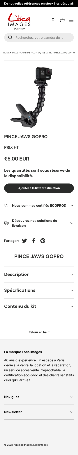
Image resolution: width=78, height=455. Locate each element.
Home (6, 52)
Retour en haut (39, 332)
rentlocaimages (23, 444)
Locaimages (40, 444)
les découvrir (65, 3)
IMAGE (15, 52)
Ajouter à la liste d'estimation (39, 188)
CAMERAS (25, 52)
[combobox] (39, 37)
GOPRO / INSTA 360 (42, 52)
